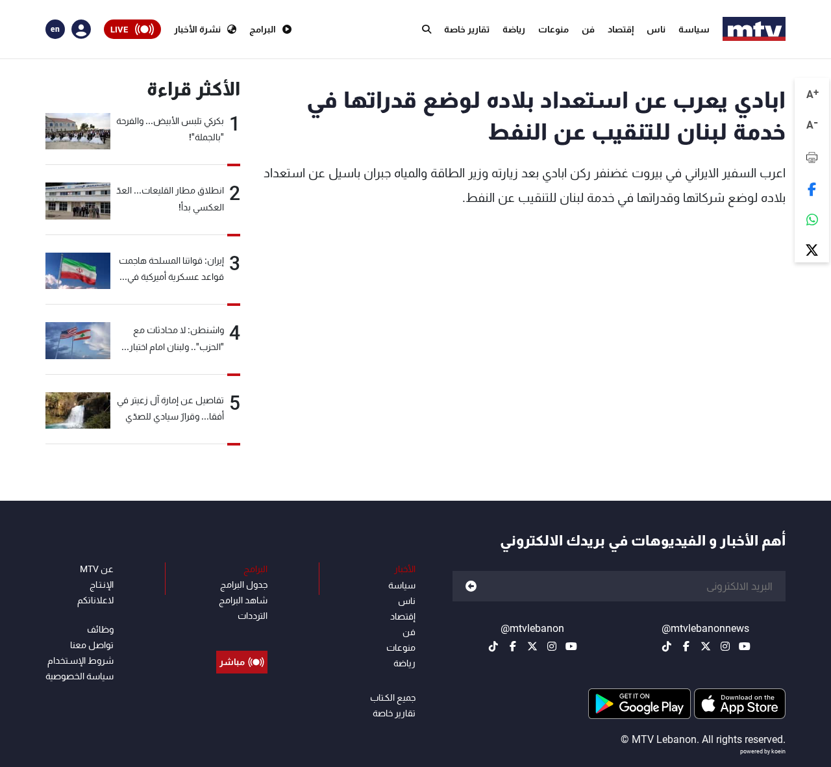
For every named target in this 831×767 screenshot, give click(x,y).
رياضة (513, 29)
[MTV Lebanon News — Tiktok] (666, 646)
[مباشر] (241, 632)
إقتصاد (621, 29)
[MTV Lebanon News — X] (705, 646)
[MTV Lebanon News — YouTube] (744, 646)
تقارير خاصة (467, 29)
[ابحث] (426, 29)
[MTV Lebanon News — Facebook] (686, 646)
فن (588, 29)
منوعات (553, 29)
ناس (656, 29)
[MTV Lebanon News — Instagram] (725, 646)
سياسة (694, 29)
